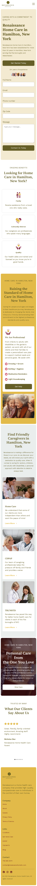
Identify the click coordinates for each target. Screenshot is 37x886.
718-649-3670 (7, 861)
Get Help (18, 386)
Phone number (9, 101)
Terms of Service (8, 821)
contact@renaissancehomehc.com (14, 865)
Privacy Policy (7, 817)
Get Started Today (18, 63)
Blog (4, 850)
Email (5, 90)
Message (6, 122)
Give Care (18, 687)
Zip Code (6, 111)
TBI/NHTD (6, 845)
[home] (8, 4)
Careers (5, 813)
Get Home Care (8, 837)
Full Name (7, 80)
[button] (33, 3)
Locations (6, 832)
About (5, 808)
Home (5, 804)
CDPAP (5, 841)
